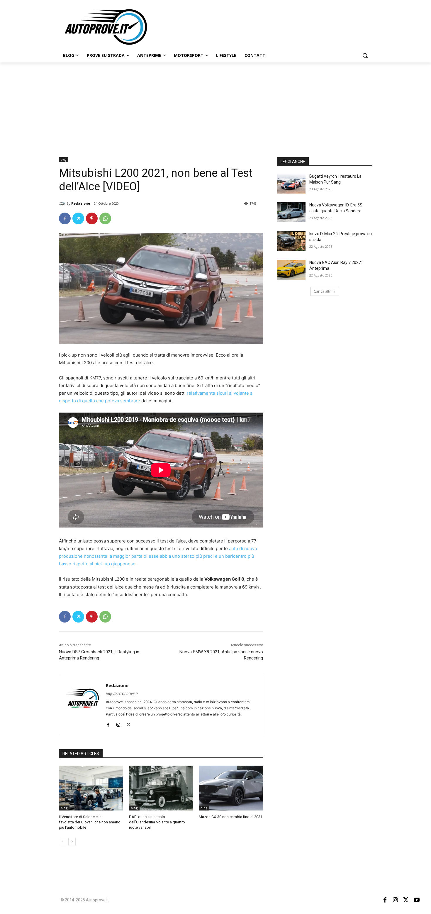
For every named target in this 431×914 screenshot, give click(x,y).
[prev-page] (62, 841)
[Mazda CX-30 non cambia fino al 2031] (231, 788)
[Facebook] (65, 218)
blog (63, 159)
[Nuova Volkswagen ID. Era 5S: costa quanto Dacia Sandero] (291, 212)
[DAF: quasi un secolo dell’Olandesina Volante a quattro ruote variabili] (161, 788)
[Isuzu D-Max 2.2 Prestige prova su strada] (291, 241)
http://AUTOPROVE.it (122, 694)
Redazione (80, 203)
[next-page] (72, 841)
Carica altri (323, 291)
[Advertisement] (215, 106)
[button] (365, 55)
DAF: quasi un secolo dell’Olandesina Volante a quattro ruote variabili (157, 822)
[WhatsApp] (105, 218)
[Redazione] (63, 203)
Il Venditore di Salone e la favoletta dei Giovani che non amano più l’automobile (90, 822)
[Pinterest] (92, 218)
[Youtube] (417, 900)
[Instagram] (118, 723)
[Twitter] (78, 218)
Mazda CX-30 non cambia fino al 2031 (230, 817)
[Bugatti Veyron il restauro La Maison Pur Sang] (291, 184)
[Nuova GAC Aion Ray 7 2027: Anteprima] (291, 270)
